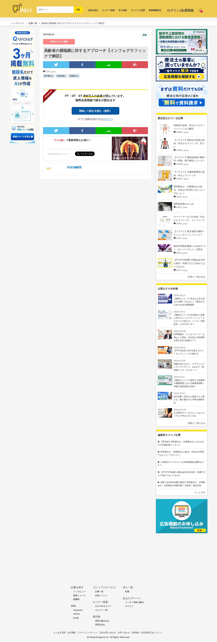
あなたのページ (132, 598)
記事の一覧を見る (197, 276)
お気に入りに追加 (59, 41)
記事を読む (93, 10)
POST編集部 (74, 167)
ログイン (108, 119)
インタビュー (79, 591)
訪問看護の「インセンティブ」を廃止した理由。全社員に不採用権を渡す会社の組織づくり (189, 337)
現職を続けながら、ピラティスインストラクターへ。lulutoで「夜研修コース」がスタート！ (189, 367)
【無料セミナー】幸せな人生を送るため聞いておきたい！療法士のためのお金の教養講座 (189, 301)
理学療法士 (49, 76)
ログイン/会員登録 (180, 10)
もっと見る (200, 492)
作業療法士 (74, 76)
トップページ (17, 23)
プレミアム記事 (138, 10)
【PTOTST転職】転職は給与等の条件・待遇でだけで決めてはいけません (189, 263)
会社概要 (71, 632)
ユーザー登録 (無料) (134, 602)
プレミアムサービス (104, 587)
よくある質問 (59, 632)
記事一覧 (33, 23)
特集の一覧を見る (197, 423)
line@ (76, 617)
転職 (127, 591)
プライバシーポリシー (87, 632)
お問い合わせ (124, 632)
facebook (77, 610)
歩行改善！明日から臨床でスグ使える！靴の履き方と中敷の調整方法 (189, 399)
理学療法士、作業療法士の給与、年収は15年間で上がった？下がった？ (189, 190)
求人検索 (123, 10)
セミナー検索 (108, 10)
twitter (76, 614)
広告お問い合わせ (107, 632)
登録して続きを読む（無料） (95, 110)
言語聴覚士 (61, 76)
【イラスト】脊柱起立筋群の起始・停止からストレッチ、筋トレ (189, 143)
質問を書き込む (102, 620)
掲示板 (96, 616)
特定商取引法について (151, 632)
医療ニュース (79, 595)
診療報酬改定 (155, 10)
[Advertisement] (181, 554)
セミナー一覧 (101, 610)
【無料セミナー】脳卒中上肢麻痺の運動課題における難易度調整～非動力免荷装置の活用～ (189, 383)
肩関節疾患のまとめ (184, 203)
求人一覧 (128, 587)
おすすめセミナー (103, 606)
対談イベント (101, 595)
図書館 (76, 599)
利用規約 (136, 632)
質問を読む (100, 624)
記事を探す (77, 587)
